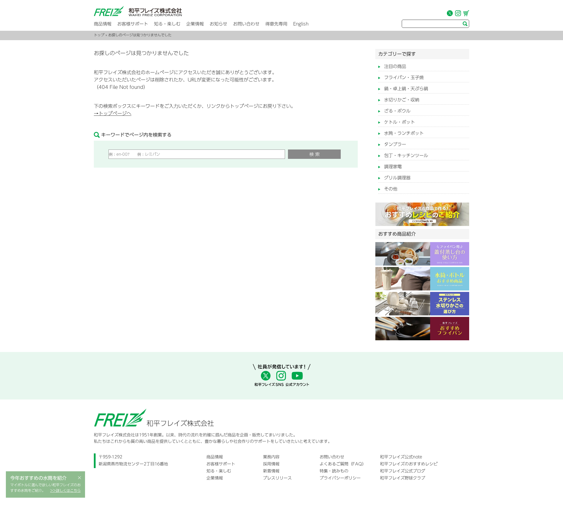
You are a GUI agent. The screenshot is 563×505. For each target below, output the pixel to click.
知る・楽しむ (167, 24)
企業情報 (195, 24)
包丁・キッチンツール (406, 155)
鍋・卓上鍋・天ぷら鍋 (406, 88)
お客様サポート (132, 24)
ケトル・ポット (399, 122)
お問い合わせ (246, 24)
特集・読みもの (334, 471)
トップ (99, 35)
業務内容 (271, 457)
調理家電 (393, 166)
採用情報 (271, 464)
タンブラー (395, 144)
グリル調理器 (397, 178)
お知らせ (218, 24)
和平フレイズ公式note (401, 457)
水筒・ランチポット (404, 133)
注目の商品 (395, 66)
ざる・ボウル (397, 111)
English (300, 24)
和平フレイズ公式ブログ (402, 471)
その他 (390, 189)
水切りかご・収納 (401, 100)
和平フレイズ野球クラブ (402, 478)
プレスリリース (277, 478)
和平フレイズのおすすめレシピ (408, 464)
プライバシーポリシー (340, 478)
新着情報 (271, 471)
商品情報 (102, 24)
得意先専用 (276, 24)
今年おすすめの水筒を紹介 (38, 478)
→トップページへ (112, 113)
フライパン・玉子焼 (404, 77)
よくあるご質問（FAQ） (343, 464)
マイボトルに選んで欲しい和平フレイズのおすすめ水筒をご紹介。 (45, 487)
